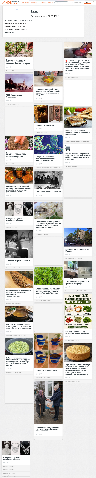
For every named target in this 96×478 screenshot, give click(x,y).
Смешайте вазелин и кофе (46, 370)
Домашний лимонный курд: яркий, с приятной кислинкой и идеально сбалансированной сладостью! (48, 92)
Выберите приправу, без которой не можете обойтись (77, 332)
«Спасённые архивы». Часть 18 (48, 192)
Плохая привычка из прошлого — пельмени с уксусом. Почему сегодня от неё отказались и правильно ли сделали (48, 224)
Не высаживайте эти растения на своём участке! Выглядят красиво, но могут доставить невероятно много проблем (48, 290)
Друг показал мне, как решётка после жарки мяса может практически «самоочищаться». (18, 293)
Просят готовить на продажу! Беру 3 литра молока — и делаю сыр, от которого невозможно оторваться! (78, 156)
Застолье (8, 71)
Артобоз (8, 104)
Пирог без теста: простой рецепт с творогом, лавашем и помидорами (77, 132)
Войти (87, 2)
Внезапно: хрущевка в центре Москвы (77, 250)
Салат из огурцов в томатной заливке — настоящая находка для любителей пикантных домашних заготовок (18, 189)
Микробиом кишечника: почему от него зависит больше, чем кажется (45, 158)
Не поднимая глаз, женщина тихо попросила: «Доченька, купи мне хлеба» (47, 429)
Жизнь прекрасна (11, 335)
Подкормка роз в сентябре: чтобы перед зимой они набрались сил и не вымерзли (18, 62)
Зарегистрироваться (77, 2)
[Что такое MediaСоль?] (93, 1)
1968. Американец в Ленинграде (14, 96)
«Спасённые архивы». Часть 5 (18, 261)
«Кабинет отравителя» (45, 125)
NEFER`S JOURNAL (70, 258)
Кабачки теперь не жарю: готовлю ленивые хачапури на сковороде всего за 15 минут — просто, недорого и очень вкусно (18, 361)
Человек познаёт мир (71, 290)
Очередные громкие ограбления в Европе (14, 219)
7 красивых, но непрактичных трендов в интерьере (77, 282)
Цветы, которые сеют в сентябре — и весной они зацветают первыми (16, 154)
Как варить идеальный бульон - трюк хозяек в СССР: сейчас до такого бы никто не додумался (18, 326)
